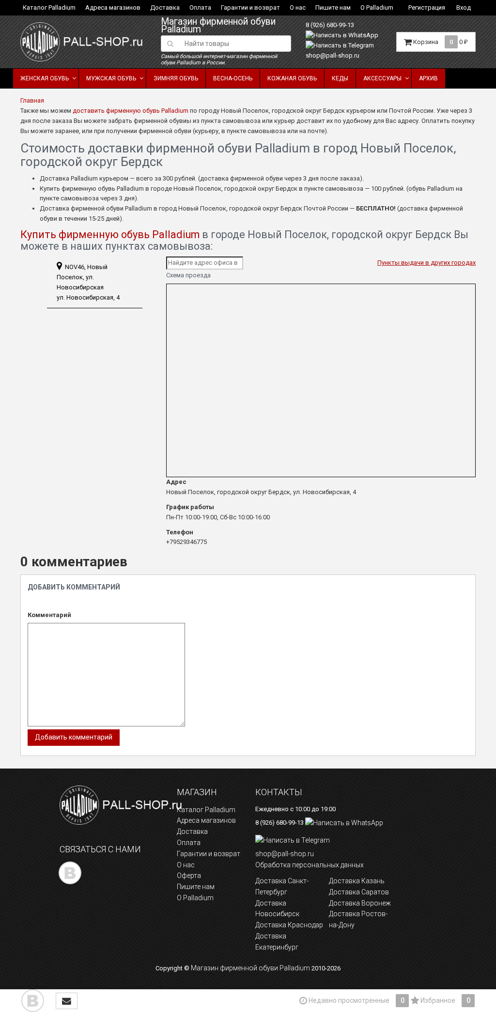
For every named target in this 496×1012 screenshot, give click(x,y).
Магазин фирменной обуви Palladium (218, 25)
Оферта (189, 875)
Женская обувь (44, 78)
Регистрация (426, 7)
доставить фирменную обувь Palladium (130, 110)
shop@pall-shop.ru (332, 55)
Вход (463, 7)
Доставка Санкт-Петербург (282, 886)
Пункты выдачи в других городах (426, 262)
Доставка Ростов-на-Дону (358, 919)
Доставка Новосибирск (277, 908)
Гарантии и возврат (250, 7)
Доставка (165, 7)
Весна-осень (232, 78)
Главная (32, 100)
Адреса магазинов (112, 7)
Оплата (200, 7)
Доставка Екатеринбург (276, 941)
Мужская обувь (111, 78)
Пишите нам (333, 7)
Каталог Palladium (49, 7)
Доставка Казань (357, 881)
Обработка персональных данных (309, 865)
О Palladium (376, 7)
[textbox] (235, 43)
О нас (298, 7)
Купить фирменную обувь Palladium (110, 234)
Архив (428, 78)
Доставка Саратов (359, 892)
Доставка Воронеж (360, 903)
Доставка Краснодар (289, 925)
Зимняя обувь (176, 78)
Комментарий (49, 615)
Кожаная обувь (292, 78)
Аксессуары (382, 78)
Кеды (340, 78)
